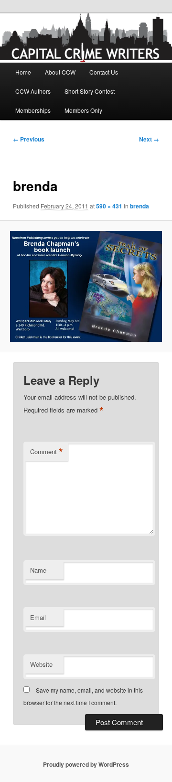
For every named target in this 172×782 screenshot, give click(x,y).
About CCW (60, 72)
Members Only (83, 110)
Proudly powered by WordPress (86, 764)
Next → (149, 139)
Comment (46, 451)
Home (23, 72)
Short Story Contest (89, 91)
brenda (139, 206)
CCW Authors (33, 91)
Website (41, 664)
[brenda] (85, 286)
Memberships (33, 110)
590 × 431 (109, 206)
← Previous (28, 139)
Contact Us (103, 72)
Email (38, 617)
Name (38, 570)
